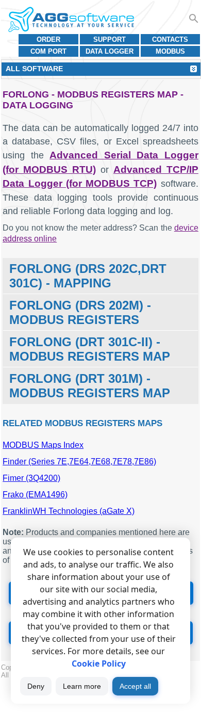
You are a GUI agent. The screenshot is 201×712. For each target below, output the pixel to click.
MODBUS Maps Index (43, 445)
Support (109, 39)
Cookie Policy (99, 663)
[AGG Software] (71, 20)
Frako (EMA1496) (35, 494)
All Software (34, 68)
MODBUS (170, 51)
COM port (48, 51)
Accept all (135, 686)
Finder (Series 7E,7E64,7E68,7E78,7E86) (79, 461)
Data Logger (109, 51)
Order (48, 39)
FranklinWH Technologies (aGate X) (69, 511)
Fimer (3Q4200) (31, 478)
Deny (35, 686)
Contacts (170, 39)
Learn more (82, 686)
